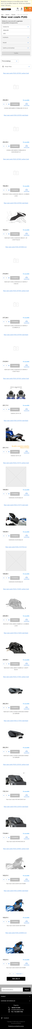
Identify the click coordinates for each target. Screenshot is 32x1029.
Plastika (13, 14)
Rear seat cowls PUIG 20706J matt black (16, 203)
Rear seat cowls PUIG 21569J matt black (16, 633)
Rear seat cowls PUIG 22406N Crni (16, 933)
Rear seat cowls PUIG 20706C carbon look (16, 159)
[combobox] (16, 26)
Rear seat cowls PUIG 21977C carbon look (16, 463)
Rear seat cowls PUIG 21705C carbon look (16, 677)
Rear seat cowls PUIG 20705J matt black (16, 115)
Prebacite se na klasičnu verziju (16, 1026)
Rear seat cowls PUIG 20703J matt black (16, 420)
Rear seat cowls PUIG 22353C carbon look (16, 764)
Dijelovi (7, 14)
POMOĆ (3, 996)
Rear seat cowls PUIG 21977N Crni (16, 547)
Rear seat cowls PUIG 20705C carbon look (16, 73)
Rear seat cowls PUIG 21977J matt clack (16, 505)
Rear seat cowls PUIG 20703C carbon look (16, 378)
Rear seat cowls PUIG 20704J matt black (16, 334)
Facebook (6, 1018)
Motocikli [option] (6, 30)
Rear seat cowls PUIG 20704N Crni (16, 247)
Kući (2, 14)
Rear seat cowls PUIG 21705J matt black (16, 720)
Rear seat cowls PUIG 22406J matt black (16, 890)
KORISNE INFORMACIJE (8, 1001)
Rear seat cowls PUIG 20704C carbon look (16, 291)
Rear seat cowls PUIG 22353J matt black (16, 806)
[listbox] (16, 32)
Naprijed (19, 973)
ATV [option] (4, 33)
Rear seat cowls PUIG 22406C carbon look (16, 848)
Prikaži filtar (8, 66)
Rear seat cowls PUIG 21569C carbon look (16, 589)
